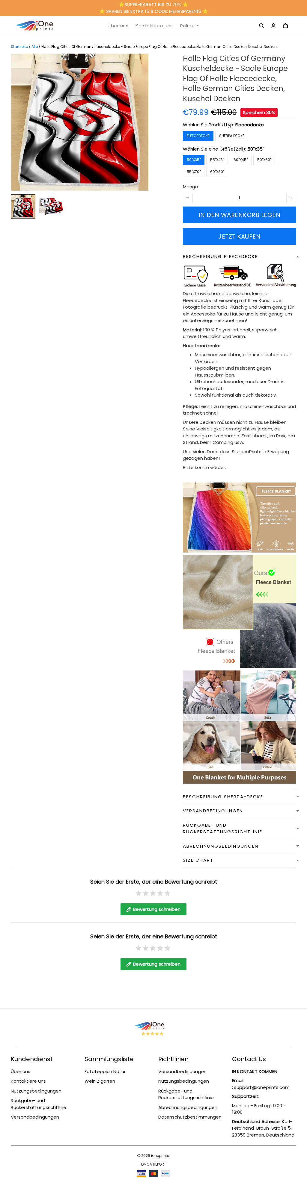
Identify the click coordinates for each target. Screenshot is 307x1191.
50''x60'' (264, 159)
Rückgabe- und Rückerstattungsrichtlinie (38, 1103)
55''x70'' (194, 171)
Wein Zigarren (100, 1081)
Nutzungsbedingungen (36, 1091)
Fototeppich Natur (105, 1071)
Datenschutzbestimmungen (190, 1117)
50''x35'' (255, 149)
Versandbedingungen (35, 1117)
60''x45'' (241, 159)
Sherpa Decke (231, 135)
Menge (190, 186)
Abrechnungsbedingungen (187, 1107)
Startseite (19, 46)
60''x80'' (217, 171)
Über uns (118, 26)
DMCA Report (153, 1164)
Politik (187, 26)
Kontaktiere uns (154, 26)
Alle (34, 46)
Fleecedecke (249, 125)
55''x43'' (217, 159)
